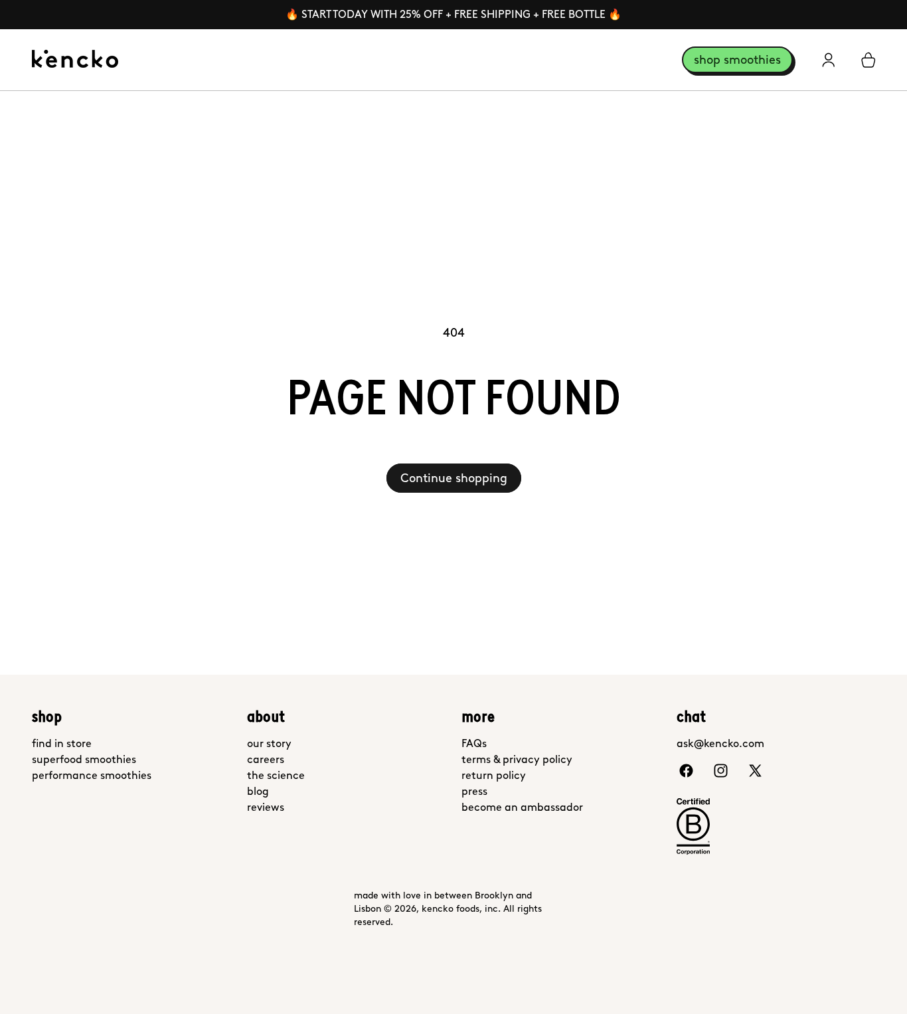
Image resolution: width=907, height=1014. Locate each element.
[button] (868, 59)
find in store (62, 743)
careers (265, 759)
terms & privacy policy (516, 759)
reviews (265, 807)
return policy (493, 775)
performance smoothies (91, 775)
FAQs (474, 743)
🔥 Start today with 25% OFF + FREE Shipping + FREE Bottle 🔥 (453, 14)
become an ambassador (522, 807)
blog (258, 791)
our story (269, 743)
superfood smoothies (84, 759)
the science (276, 775)
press (474, 791)
